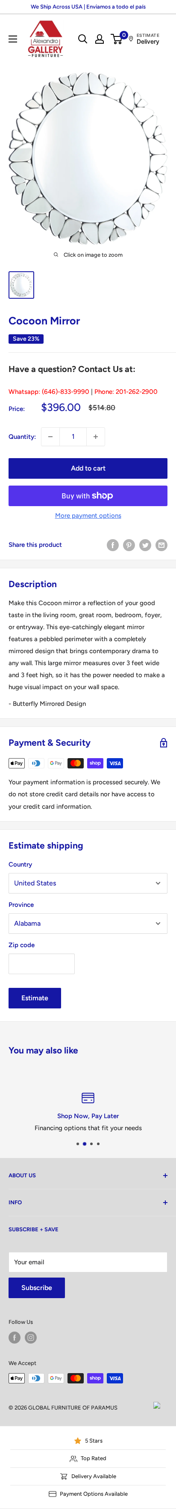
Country (20, 864)
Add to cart (88, 468)
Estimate (34, 998)
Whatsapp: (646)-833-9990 (49, 392)
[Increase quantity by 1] (96, 437)
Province (21, 905)
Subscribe (36, 1288)
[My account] (99, 39)
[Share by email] (161, 545)
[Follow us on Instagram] (31, 1338)
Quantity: (22, 437)
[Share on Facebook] (113, 545)
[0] (116, 39)
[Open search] (83, 39)
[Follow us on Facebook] (15, 1338)
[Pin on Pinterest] (129, 545)
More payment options (88, 515)
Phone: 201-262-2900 (126, 392)
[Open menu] (13, 39)
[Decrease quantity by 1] (50, 437)
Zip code (22, 945)
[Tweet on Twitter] (145, 545)
